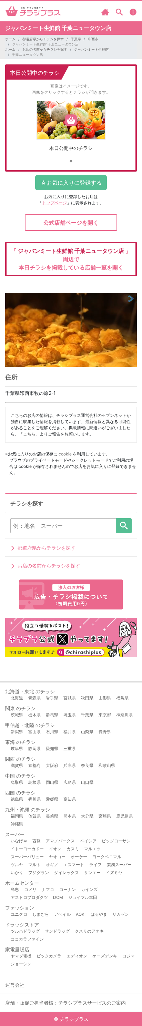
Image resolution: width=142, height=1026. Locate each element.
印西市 (93, 39)
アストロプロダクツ (29, 897)
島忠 (15, 889)
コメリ (30, 889)
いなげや (19, 840)
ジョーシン (21, 963)
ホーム (10, 39)
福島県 (122, 697)
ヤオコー (57, 856)
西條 (36, 840)
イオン (55, 848)
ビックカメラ (49, 955)
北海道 (17, 697)
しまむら (40, 914)
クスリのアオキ (89, 931)
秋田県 (87, 697)
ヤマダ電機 (21, 955)
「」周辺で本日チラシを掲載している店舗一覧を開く (71, 259)
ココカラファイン (27, 939)
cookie (65, 453)
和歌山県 (107, 765)
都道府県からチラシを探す (43, 39)
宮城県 (69, 697)
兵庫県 (69, 765)
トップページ (54, 202)
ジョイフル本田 (82, 897)
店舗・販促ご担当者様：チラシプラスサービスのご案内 (65, 1003)
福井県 (69, 731)
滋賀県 (17, 765)
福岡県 (17, 816)
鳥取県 (17, 782)
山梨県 (87, 731)
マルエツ (92, 848)
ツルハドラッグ (25, 931)
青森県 (34, 697)
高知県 (69, 799)
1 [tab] (71, 161)
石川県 (52, 731)
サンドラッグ (57, 931)
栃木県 (34, 714)
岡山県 (52, 782)
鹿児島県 (124, 816)
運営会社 (14, 985)
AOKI (80, 914)
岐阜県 (17, 748)
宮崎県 (105, 816)
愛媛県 (52, 799)
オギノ (52, 864)
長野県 (105, 731)
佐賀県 (34, 816)
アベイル (62, 914)
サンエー (92, 872)
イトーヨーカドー (27, 848)
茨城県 (17, 714)
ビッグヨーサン (116, 840)
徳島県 (17, 799)
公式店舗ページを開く (71, 222)
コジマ (128, 955)
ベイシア (88, 840)
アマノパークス (60, 840)
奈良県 (87, 765)
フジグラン (38, 872)
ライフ (95, 864)
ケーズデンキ (104, 955)
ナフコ (48, 889)
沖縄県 (17, 824)
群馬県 (52, 714)
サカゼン (120, 914)
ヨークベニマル (106, 856)
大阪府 (52, 765)
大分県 (87, 816)
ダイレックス (66, 872)
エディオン (77, 955)
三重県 (69, 748)
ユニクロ (19, 914)
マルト (34, 864)
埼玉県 (69, 714)
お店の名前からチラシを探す (44, 49)
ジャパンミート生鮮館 (91, 49)
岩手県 (52, 697)
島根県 (34, 782)
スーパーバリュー (27, 856)
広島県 (69, 782)
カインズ (89, 889)
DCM (58, 897)
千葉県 (76, 39)
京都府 (34, 765)
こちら (29, 434)
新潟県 (17, 731)
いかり (17, 872)
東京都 (105, 714)
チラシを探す (124, 525)
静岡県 (34, 748)
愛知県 (52, 748)
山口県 (87, 782)
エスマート (73, 864)
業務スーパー (119, 864)
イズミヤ (114, 872)
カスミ (73, 848)
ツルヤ (17, 864)
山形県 (105, 697)
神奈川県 (124, 714)
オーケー (79, 856)
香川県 (34, 799)
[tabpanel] (71, 128)
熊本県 (69, 816)
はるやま (99, 914)
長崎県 (52, 816)
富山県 (34, 731)
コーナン (67, 889)
